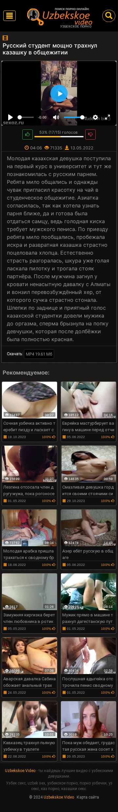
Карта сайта (88, 797)
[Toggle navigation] (9, 15)
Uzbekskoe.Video (20, 770)
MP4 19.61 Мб (39, 354)
